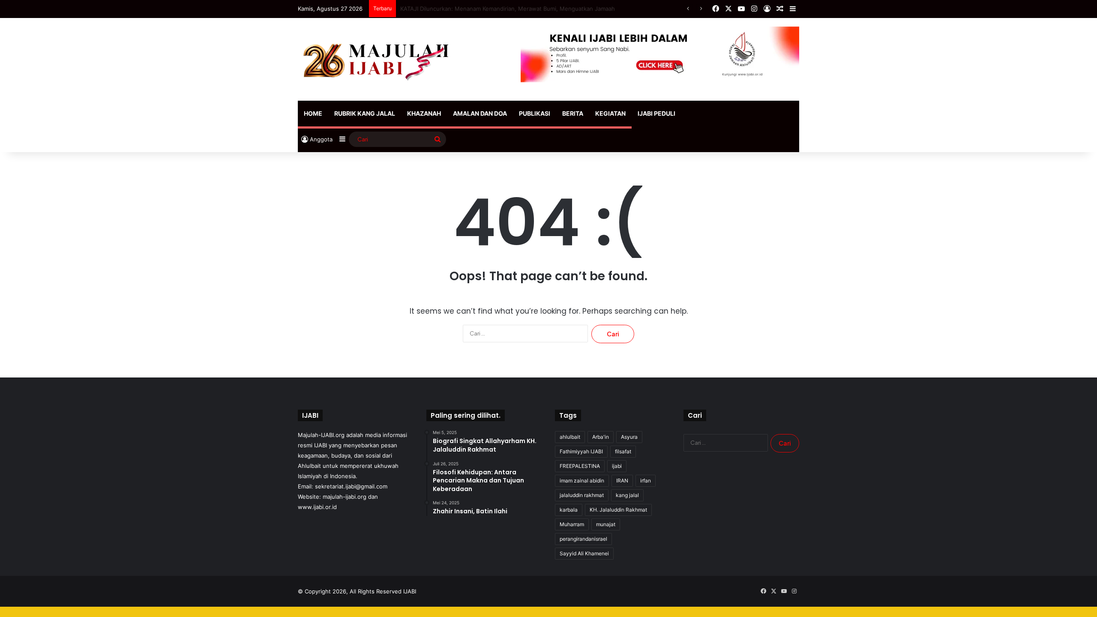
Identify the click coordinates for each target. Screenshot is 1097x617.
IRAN (622, 480)
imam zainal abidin (582, 480)
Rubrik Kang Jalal (364, 113)
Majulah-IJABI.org (321, 434)
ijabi (617, 466)
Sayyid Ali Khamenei (584, 553)
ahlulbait (570, 437)
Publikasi (534, 113)
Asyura (629, 437)
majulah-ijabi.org (344, 496)
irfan (645, 480)
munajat (605, 524)
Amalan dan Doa (480, 113)
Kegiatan (610, 113)
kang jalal (627, 495)
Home (313, 113)
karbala (569, 509)
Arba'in (600, 437)
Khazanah (424, 113)
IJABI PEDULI (656, 113)
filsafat (623, 451)
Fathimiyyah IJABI (581, 451)
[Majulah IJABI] (377, 59)
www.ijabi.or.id (317, 506)
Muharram (572, 524)
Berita (572, 113)
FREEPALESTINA (580, 466)
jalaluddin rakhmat (582, 495)
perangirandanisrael (583, 539)
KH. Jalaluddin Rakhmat (618, 509)
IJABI (409, 591)
